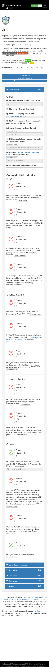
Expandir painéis (25, 75)
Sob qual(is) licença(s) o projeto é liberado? (21, 128)
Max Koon (37, 611)
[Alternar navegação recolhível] (44, 6)
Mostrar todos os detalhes (24, 78)
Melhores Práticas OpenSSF (13, 7)
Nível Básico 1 (17, 68)
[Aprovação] (28, 60)
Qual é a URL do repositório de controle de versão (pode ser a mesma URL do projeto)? (23, 122)
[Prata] (24, 63)
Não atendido (15, 187)
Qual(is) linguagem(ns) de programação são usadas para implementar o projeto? (23, 140)
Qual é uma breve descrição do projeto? (20, 109)
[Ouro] (32, 63)
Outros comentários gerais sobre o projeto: (21, 166)
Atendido (15, 184)
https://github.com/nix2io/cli (16, 117)
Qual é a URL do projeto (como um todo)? (20, 114)
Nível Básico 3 (38, 68)
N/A (15, 391)
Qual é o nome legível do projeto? (17, 100)
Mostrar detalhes (25, 45)
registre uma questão (8, 666)
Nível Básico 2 (27, 68)
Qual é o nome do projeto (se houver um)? (22, 154)
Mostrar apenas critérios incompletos (24, 80)
